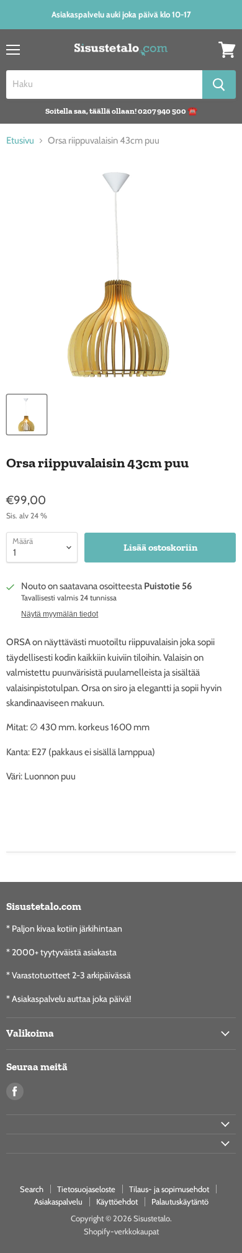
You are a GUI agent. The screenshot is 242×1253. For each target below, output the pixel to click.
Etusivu (20, 140)
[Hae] (219, 84)
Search (31, 1189)
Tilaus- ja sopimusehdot (169, 1189)
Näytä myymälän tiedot (59, 614)
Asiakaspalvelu (58, 1201)
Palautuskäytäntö (179, 1201)
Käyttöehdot (117, 1201)
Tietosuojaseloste (86, 1189)
